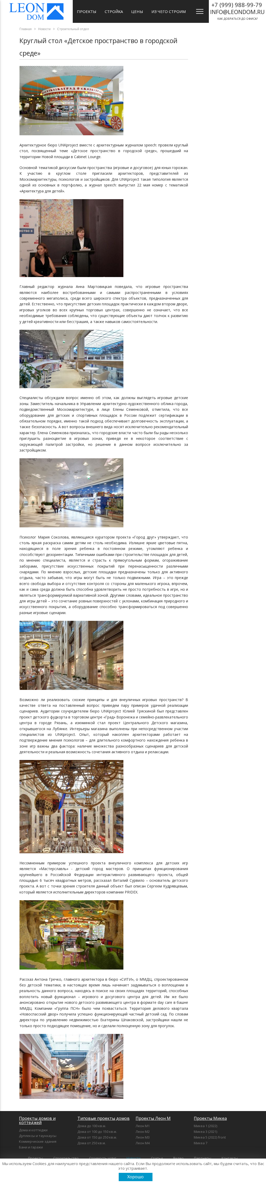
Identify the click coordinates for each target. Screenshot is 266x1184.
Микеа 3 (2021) (205, 1131)
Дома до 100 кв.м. (91, 1126)
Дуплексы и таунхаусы (37, 1136)
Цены (137, 11)
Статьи (157, 1158)
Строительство (66, 1158)
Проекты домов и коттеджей (37, 1120)
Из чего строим (168, 11)
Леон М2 (143, 1131)
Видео (178, 1158)
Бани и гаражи (31, 1147)
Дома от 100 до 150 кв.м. (97, 1131)
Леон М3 (143, 1137)
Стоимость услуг (102, 1158)
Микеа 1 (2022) (205, 1126)
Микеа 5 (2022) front (210, 1137)
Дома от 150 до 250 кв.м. (97, 1137)
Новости (134, 1158)
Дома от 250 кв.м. (91, 1143)
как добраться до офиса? (237, 11)
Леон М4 (143, 1143)
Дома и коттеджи (33, 1130)
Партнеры (202, 1158)
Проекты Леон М (153, 1118)
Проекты (86, 11)
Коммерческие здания (37, 1141)
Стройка (114, 11)
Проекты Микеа (210, 1118)
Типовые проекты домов (103, 1118)
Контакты (230, 1158)
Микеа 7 (200, 1143)
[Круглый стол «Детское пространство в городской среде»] (71, 133)
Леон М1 (143, 1126)
